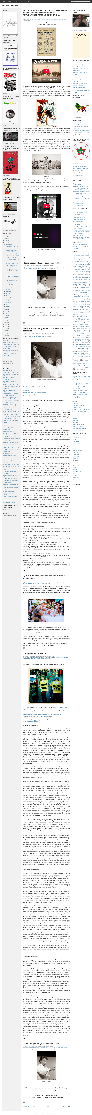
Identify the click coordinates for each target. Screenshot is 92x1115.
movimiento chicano (78, 326)
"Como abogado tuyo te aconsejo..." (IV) (41, 263)
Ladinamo (75, 418)
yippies (42, 336)
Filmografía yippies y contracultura (81, 168)
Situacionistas (84, 353)
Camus (87, 271)
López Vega (84, 318)
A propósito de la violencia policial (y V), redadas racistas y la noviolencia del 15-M (81, 203)
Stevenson (86, 354)
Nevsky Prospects (77, 471)
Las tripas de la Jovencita (79, 76)
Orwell (74, 332)
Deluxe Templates (53, 1113)
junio (7, 295)
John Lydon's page (77, 416)
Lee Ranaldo (85, 309)
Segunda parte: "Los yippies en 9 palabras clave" (34, 392)
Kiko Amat (88, 303)
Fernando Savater (77, 285)
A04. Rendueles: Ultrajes (9, 491)
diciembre (8, 244)
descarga (80, 282)
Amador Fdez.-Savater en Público (81, 409)
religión (80, 346)
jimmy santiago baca (82, 299)
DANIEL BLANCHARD (78, 280)
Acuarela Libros (10, 6)
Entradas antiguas (65, 1106)
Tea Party (80, 356)
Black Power (77, 269)
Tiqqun (75, 360)
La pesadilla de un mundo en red (81, 63)
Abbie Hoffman (32, 334)
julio (7, 293)
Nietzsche (87, 328)
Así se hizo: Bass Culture (79, 124)
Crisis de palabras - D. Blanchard (11, 344)
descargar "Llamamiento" (79, 85)
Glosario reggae (76, 136)
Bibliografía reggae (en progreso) (81, 132)
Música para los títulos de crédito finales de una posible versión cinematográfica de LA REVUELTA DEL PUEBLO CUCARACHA (45, 12)
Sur (73, 356)
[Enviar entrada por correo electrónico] (24, 257)
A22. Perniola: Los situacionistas (11, 444)
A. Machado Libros (77, 403)
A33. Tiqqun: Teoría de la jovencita (11, 416)
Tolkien (86, 360)
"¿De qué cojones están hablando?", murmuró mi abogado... (44, 577)
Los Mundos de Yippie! (78, 175)
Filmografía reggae (77, 134)
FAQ (28, 1)
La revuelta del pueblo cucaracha (37, 19)
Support (22, 1)
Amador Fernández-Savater (43, 334)
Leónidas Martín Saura (84, 311)
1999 (5, 333)
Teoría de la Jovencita (78, 67)
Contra (74, 448)
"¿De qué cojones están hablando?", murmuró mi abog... (12, 259)
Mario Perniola (81, 319)
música (87, 326)
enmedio (75, 415)
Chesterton (81, 274)
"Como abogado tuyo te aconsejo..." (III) (41, 1044)
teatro (87, 356)
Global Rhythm (76, 462)
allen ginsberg (85, 255)
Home (4, 1)
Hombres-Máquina (85, 294)
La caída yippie (9, 273)
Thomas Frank (76, 358)
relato (75, 346)
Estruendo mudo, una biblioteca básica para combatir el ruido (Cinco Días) (80, 396)
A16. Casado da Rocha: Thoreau (11, 457)
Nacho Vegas (80, 328)
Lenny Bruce (75, 311)
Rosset (79, 351)
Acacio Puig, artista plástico (79, 405)
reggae (75, 344)
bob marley (80, 271)
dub (86, 282)
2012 (5, 309)
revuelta (64, 19)
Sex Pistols (85, 351)
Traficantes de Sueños (78, 426)
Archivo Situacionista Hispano (80, 411)
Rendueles (86, 346)
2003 (5, 326)
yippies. (77, 369)
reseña (74, 348)
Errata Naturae (76, 456)
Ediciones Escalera (77, 450)
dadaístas (84, 279)
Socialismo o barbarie (77, 354)
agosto (7, 291)
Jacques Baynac (78, 298)
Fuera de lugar (79, 290)
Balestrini (74, 263)
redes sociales (85, 342)
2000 (5, 330)
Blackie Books (76, 441)
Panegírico (82, 333)
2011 (5, 311)
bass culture (78, 264)
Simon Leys (76, 353)
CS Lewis (75, 279)
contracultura (55, 334)
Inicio (48, 1106)
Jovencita (80, 303)
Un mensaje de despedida (31, 721)
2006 (5, 322)
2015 (5, 238)
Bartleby (75, 439)
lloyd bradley (76, 318)
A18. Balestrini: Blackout (9, 453)
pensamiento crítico (81, 335)
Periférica (75, 475)
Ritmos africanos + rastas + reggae (81, 130)
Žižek (82, 369)
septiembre (9, 289)
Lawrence (75, 309)
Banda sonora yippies (78, 170)
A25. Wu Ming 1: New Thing (9, 436)
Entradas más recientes (29, 1106)
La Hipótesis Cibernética (79, 65)
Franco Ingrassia (86, 289)
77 (76, 254)
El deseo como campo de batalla (80, 78)
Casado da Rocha (85, 272)
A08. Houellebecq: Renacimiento (11, 478)
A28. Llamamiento (7, 429)
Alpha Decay (76, 437)
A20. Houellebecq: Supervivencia (11, 448)
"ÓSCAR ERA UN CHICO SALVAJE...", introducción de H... (12, 276)
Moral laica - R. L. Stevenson (10, 342)
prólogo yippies (63, 334)
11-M (73, 254)
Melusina (75, 469)
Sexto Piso (75, 481)
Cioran (87, 274)
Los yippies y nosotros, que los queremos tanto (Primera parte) (42, 714)
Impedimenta (76, 464)
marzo (7, 302)
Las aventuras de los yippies (79, 166)
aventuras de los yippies (81, 261)
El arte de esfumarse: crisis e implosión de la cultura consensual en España (80, 217)
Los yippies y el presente (12, 263)
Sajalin (74, 479)
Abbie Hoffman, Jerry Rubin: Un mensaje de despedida (43, 329)
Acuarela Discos (76, 407)
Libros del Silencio (77, 465)
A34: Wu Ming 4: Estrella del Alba (11, 414)
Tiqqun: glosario (76, 70)
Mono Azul (75, 420)
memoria (83, 321)
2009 (5, 315)
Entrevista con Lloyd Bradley (79, 123)
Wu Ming (82, 363)
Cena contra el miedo (78, 221)
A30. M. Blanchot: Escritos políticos (11, 424)
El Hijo (74, 413)
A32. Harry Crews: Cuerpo (9, 418)
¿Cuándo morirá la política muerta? (81, 226)
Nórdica (74, 473)
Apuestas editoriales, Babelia (80, 387)
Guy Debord (81, 292)
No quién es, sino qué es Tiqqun (80, 68)
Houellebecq (75, 296)
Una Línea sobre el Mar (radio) (80, 428)
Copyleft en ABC (76, 388)
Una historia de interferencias (80, 244)
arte (84, 259)
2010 (5, 313)
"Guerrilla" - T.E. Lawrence (9, 353)
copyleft (85, 277)
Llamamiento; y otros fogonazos (80, 83)
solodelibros (76, 422)
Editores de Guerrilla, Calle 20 (80, 390)
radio (89, 339)
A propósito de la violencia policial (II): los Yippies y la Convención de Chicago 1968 (81, 188)
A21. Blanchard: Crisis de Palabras (11, 446)
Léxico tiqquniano (76, 312)
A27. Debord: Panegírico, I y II (10, 431)
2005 (5, 324)
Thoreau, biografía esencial (9, 346)
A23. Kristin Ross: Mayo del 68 (10, 442)
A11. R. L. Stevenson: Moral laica (11, 469)
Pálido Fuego (76, 477)
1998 (5, 335)
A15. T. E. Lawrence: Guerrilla (10, 459)
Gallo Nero (75, 460)
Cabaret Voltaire (76, 443)
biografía (88, 268)
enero (7, 306)
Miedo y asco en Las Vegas (80, 324)
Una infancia (82, 361)
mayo (7, 297)
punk (84, 339)
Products (10, 1)
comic (74, 276)
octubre (8, 287)
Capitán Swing (76, 272)
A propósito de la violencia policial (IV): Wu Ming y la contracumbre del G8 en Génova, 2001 (81, 198)
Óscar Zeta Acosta (56, 19)
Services (16, 1)
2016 (5, 236)
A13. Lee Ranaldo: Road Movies (11, 464)
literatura (60, 267)
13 (29, 20)
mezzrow (81, 323)
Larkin (86, 307)
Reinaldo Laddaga (86, 344)
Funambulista (76, 458)
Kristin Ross (78, 304)
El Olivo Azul (76, 454)
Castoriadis (75, 274)
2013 (5, 242)
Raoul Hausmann (80, 341)
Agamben (78, 255)
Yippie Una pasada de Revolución (31, 336)
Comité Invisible (83, 276)
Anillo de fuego (6, 348)
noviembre (8, 284)
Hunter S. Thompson (33, 267)
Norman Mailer (76, 330)
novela (49, 19)
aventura (88, 259)
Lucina (74, 467)
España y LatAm (7, 510)
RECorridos (75, 342)
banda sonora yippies (84, 263)
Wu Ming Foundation (78, 430)
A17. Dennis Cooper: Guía (9, 455)
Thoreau (86, 358)
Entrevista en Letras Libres (79, 392)
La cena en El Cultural (78, 235)
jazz (85, 298)
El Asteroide (75, 452)
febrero (8, 304)
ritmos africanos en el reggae (79, 350)
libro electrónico (85, 312)
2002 (5, 328)
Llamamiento (6, 355)
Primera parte (26, 390)
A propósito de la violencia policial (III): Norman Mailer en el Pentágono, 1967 (81, 193)
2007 (5, 320)
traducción (75, 361)
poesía (88, 337)
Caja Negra (75, 445)
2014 (5, 240)
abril (7, 300)
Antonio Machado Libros (9, 502)
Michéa (87, 322)
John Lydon (81, 301)
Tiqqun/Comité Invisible (78, 424)
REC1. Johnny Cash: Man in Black (11, 384)
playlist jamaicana (81, 337)
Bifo (83, 267)
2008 (5, 317)
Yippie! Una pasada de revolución (33, 709)
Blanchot (84, 269)
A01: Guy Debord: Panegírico (10, 496)
